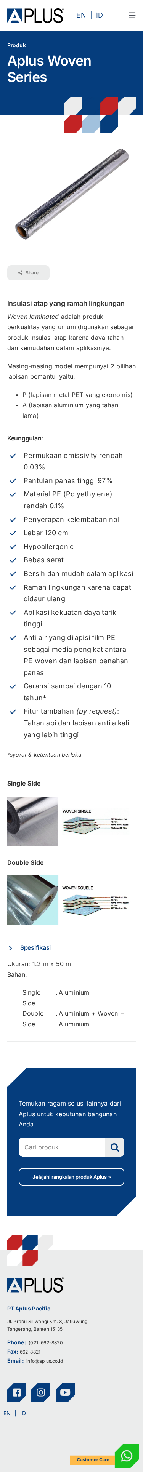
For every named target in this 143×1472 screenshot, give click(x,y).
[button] (71, 947)
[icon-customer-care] (104, 1447)
